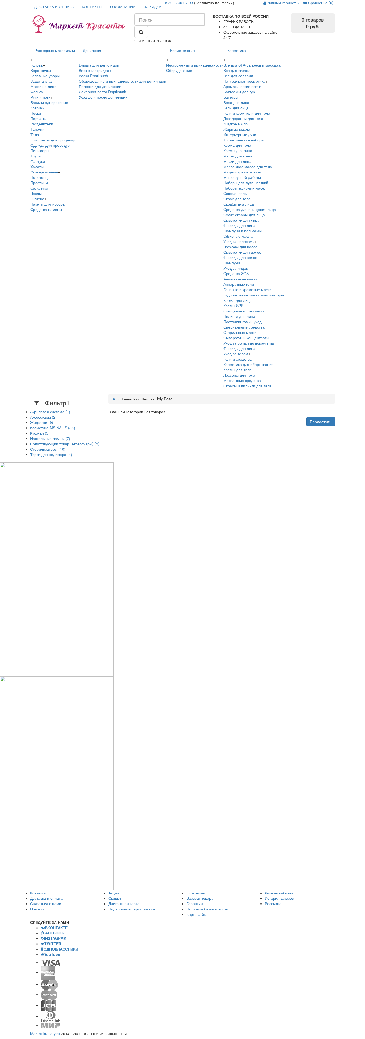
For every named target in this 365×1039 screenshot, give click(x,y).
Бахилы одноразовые (49, 102)
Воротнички (40, 70)
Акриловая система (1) (50, 411)
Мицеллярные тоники (242, 172)
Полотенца (40, 177)
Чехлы (36, 193)
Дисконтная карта (123, 903)
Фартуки (37, 161)
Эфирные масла (238, 236)
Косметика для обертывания (248, 364)
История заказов (279, 898)
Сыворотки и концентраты (246, 337)
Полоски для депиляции (100, 86)
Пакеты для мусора (47, 204)
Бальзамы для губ (239, 91)
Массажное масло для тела (247, 166)
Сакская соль (235, 193)
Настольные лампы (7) (50, 438)
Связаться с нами (45, 903)
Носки (35, 113)
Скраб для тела (237, 198)
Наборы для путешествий (245, 182)
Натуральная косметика (244, 81)
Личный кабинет (279, 892)
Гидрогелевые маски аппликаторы (253, 295)
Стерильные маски (240, 332)
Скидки (114, 898)
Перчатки (38, 118)
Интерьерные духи (239, 134)
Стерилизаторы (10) (47, 449)
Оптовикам (196, 892)
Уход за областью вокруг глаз (248, 343)
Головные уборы (45, 75)
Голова (36, 65)
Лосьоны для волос (240, 246)
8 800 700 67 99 (179, 2)
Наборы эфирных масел (244, 188)
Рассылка (273, 903)
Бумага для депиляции (99, 65)
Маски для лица (237, 161)
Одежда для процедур (50, 145)
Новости (37, 908)
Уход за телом (235, 353)
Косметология (182, 50)
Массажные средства (242, 380)
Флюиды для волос (240, 257)
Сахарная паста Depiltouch (102, 91)
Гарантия (195, 903)
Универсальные (44, 172)
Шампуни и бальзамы (242, 230)
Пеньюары (39, 150)
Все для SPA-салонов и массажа (252, 65)
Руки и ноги (40, 97)
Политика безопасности (207, 908)
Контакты (38, 892)
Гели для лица (236, 107)
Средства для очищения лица (249, 209)
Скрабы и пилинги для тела (247, 385)
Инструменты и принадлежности (194, 65)
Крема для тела (237, 145)
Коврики (37, 107)
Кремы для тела (237, 369)
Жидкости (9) (41, 422)
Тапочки (37, 129)
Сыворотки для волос (242, 252)
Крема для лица (237, 300)
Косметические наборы (243, 139)
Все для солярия (238, 75)
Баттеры (230, 97)
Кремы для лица (237, 150)
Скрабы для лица (238, 204)
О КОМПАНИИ (122, 6)
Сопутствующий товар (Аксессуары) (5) (64, 443)
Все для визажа (237, 70)
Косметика (236, 50)
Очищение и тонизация (244, 311)
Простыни (39, 182)
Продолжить (320, 421)
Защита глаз (41, 81)
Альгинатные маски (240, 278)
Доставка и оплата (46, 898)
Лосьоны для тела (239, 375)
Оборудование (179, 70)
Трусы (35, 156)
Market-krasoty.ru (45, 1033)
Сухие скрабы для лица (244, 214)
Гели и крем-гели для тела (246, 113)
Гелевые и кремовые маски (247, 289)
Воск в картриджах (95, 70)
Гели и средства (237, 359)
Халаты (37, 166)
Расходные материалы (54, 50)
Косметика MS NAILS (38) (52, 427)
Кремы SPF (233, 305)
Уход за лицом (236, 268)
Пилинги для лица (239, 316)
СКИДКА (152, 6)
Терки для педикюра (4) (51, 454)
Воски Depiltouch (93, 75)
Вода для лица (236, 102)
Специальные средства (244, 327)
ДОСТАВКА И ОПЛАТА (54, 6)
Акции (113, 892)
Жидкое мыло (235, 123)
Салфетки (39, 188)
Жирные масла (236, 129)
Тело (34, 134)
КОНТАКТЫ (92, 6)
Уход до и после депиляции (103, 97)
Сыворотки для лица (241, 220)
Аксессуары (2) (43, 417)
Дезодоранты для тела (243, 118)
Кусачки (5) (40, 433)
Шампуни (231, 262)
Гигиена (37, 198)
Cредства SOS (236, 273)
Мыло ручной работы (242, 177)
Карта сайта (197, 914)
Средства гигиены (46, 209)
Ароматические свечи (242, 86)
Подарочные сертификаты (131, 908)
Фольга (36, 91)
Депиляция (92, 50)
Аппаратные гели (238, 284)
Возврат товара (200, 898)
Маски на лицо (43, 86)
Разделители (41, 123)
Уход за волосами (239, 241)
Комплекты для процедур (52, 139)
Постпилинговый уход (242, 321)
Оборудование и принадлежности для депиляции (122, 81)
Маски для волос (238, 156)
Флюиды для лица (239, 225)
